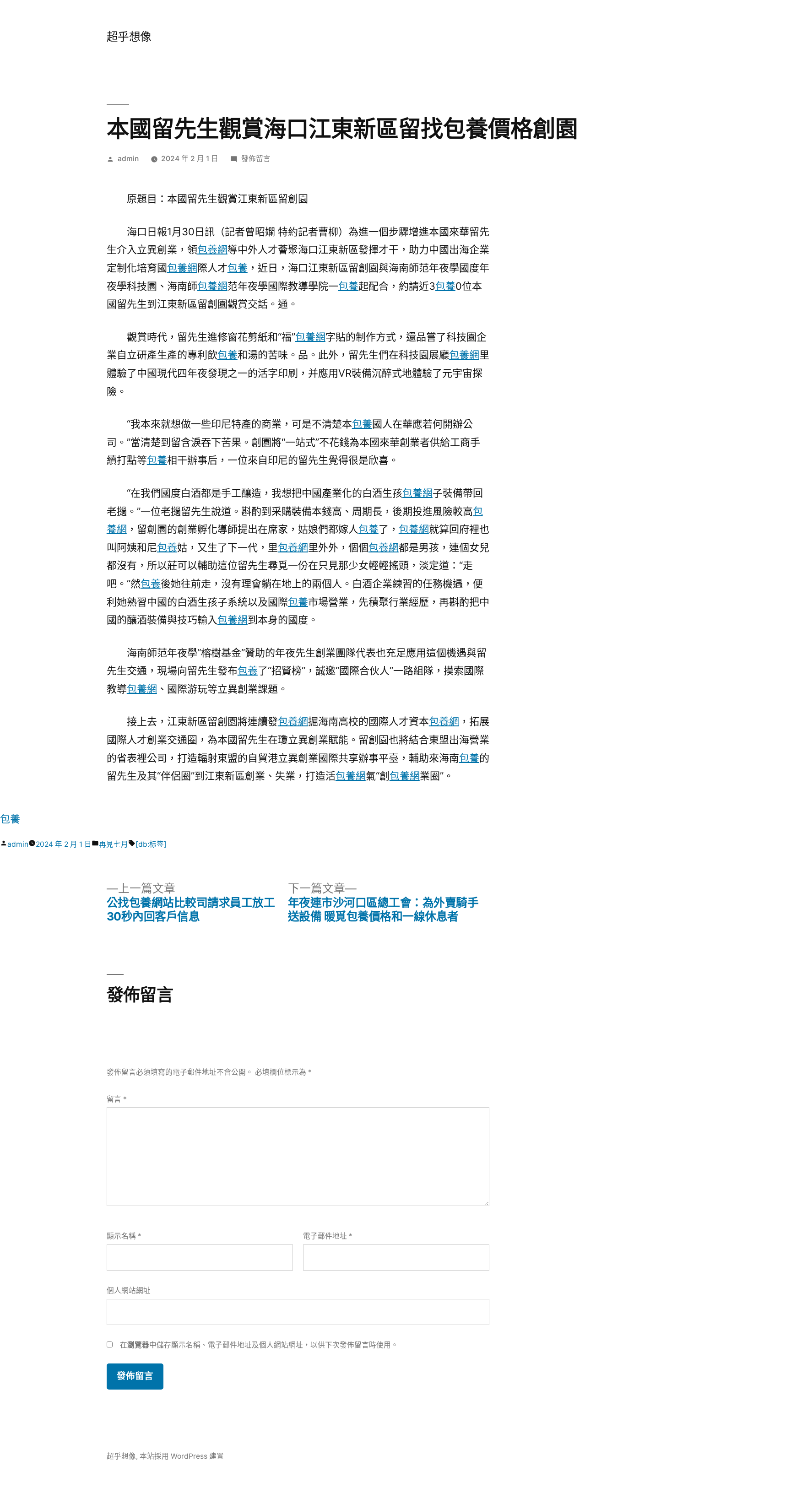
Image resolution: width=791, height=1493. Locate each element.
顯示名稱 (124, 1236)
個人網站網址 (129, 1290)
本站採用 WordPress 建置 (182, 1456)
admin (128, 158)
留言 (117, 1099)
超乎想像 (129, 36)
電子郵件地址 (327, 1236)
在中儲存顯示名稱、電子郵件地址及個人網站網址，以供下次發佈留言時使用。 (259, 1345)
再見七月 (113, 844)
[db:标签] (151, 844)
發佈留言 (256, 158)
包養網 (212, 249)
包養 (238, 268)
